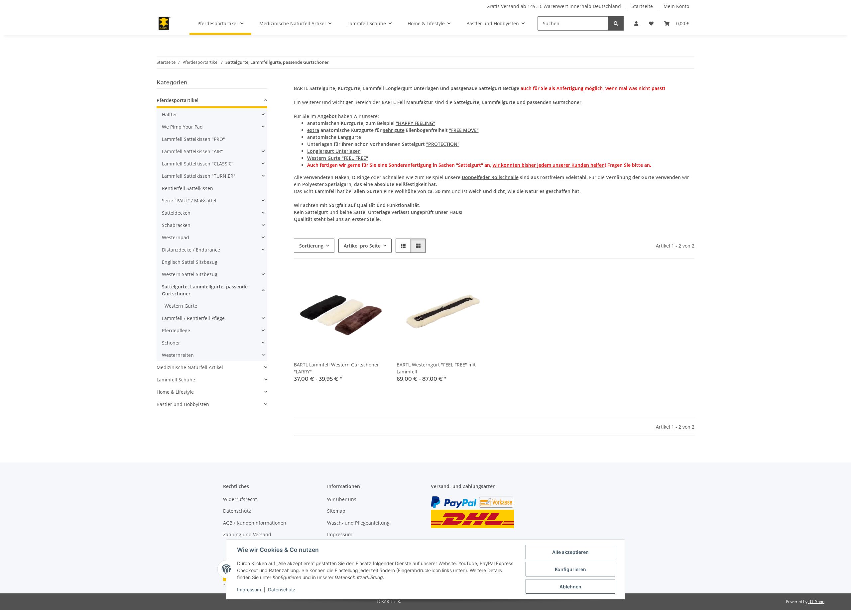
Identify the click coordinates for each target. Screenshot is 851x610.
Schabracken (176, 225)
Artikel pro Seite (362, 246)
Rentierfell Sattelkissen (187, 188)
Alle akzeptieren (570, 552)
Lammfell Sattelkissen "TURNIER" (198, 176)
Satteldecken (176, 213)
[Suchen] (616, 23)
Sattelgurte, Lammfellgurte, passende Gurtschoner (205, 290)
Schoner (171, 343)
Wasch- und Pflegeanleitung (358, 523)
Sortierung (311, 246)
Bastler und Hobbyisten (183, 404)
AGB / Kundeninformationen (254, 523)
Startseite (642, 6)
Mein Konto (676, 6)
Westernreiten (178, 355)
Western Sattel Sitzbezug (189, 274)
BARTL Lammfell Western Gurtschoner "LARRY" (336, 368)
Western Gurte (181, 306)
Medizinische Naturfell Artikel (190, 367)
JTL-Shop (816, 601)
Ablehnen (570, 586)
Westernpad (175, 237)
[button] (636, 23)
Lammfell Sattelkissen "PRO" (193, 139)
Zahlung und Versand (247, 534)
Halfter (169, 114)
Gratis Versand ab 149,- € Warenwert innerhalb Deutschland (553, 6)
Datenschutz (282, 589)
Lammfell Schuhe (176, 379)
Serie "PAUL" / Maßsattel (189, 200)
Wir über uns (341, 499)
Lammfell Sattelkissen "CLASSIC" (198, 163)
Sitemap (336, 511)
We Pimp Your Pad (182, 127)
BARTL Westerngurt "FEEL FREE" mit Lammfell (436, 368)
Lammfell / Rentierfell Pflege (193, 318)
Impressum (249, 589)
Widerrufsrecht (240, 499)
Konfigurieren (570, 569)
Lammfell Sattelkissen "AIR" (192, 151)
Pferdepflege (176, 330)
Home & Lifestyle (175, 392)
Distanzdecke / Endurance (191, 250)
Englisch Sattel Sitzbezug (189, 262)
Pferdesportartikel (177, 100)
